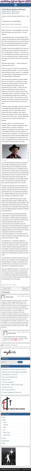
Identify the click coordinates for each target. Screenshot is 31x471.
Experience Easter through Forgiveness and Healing (14, 372)
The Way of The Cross (7, 387)
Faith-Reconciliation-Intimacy (13, 9)
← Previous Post (6, 288)
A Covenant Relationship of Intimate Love (12, 392)
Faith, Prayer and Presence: (8, 389)
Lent (4, 430)
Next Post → (26, 288)
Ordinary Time (6, 432)
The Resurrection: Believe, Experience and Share (14, 369)
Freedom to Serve (6, 379)
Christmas (5, 424)
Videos (3, 443)
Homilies (9, 13)
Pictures (4, 438)
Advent (5, 422)
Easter (4, 13)
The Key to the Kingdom (8, 382)
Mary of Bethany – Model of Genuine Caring (12, 384)
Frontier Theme (26, 469)
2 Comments (16, 13)
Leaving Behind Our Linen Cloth (9, 374)
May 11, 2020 (16, 11)
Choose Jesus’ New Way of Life (9, 377)
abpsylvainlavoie (7, 11)
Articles (4, 417)
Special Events (6, 435)
